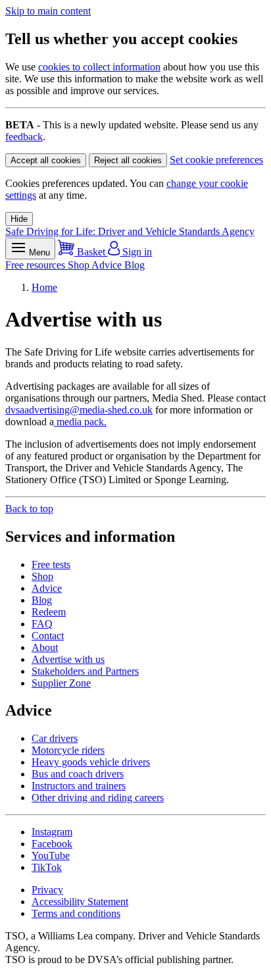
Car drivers (55, 738)
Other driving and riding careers (98, 797)
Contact (48, 635)
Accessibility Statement (80, 901)
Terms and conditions (76, 913)
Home (44, 287)
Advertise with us (68, 659)
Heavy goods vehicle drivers (91, 762)
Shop (79, 265)
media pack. (80, 421)
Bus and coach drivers (78, 773)
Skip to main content (48, 10)
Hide (19, 219)
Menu (38, 252)
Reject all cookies (128, 160)
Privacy (47, 889)
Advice (107, 265)
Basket (91, 251)
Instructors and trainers (79, 785)
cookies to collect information (99, 66)
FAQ (42, 623)
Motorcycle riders (68, 750)
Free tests (51, 564)
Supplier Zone (61, 683)
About (45, 647)
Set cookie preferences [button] (216, 159)
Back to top (29, 508)
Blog (134, 265)
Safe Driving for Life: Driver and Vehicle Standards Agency (130, 231)
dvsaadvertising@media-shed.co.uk (79, 409)
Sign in (136, 251)
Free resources (36, 265)
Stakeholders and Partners (85, 671)
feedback (24, 136)
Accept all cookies (46, 160)
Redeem (49, 611)
